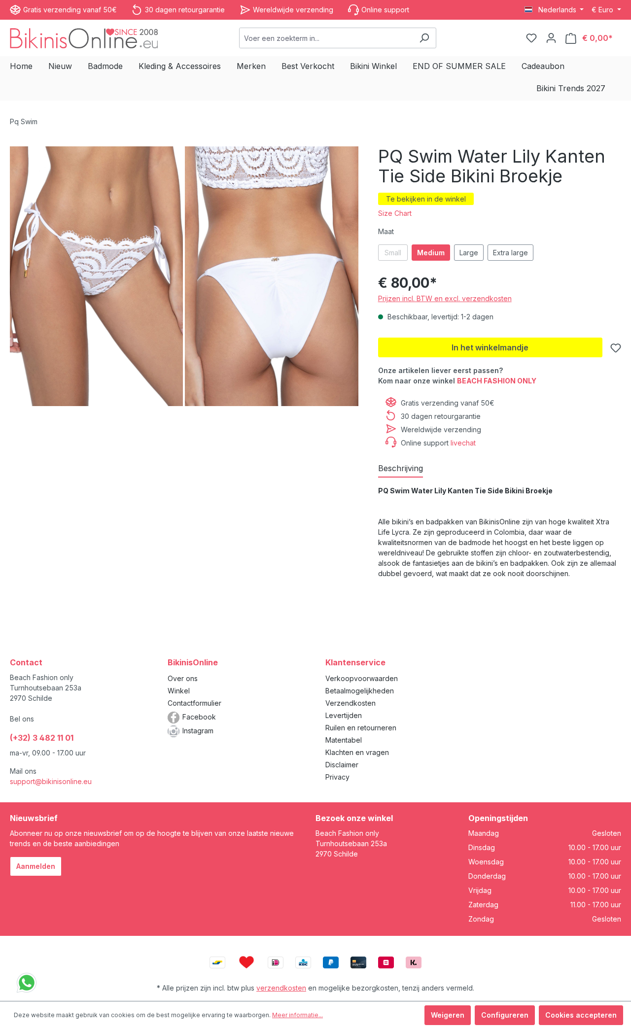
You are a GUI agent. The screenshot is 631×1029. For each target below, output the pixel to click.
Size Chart (395, 213)
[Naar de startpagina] (84, 38)
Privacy (337, 777)
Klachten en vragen (357, 752)
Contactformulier (194, 703)
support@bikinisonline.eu (51, 781)
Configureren (504, 1015)
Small (393, 252)
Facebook (199, 717)
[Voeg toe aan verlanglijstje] (615, 348)
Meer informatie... (297, 1015)
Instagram (197, 730)
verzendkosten (281, 988)
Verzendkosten (350, 703)
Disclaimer (341, 764)
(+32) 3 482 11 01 (41, 738)
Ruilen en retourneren (360, 727)
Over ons (183, 678)
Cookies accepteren (581, 1015)
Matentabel (343, 740)
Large (468, 252)
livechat (463, 443)
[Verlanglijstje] (531, 38)
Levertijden (343, 715)
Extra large (510, 252)
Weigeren (447, 1015)
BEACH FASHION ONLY (496, 381)
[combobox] (326, 38)
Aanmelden (35, 866)
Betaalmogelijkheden (359, 690)
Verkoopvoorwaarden (361, 678)
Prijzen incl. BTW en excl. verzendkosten (445, 298)
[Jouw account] (551, 38)
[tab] (400, 469)
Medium (431, 252)
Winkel (179, 690)
